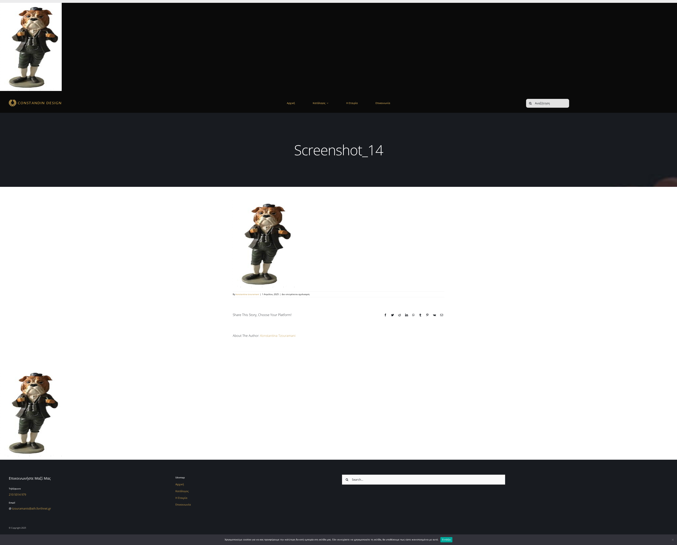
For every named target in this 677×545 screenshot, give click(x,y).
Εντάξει (446, 539)
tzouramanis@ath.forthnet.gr (31, 508)
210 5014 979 (17, 495)
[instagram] (650, 527)
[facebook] (656, 527)
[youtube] (670, 527)
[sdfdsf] (45, 99)
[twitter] (663, 527)
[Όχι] (672, 539)
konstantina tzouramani (247, 294)
